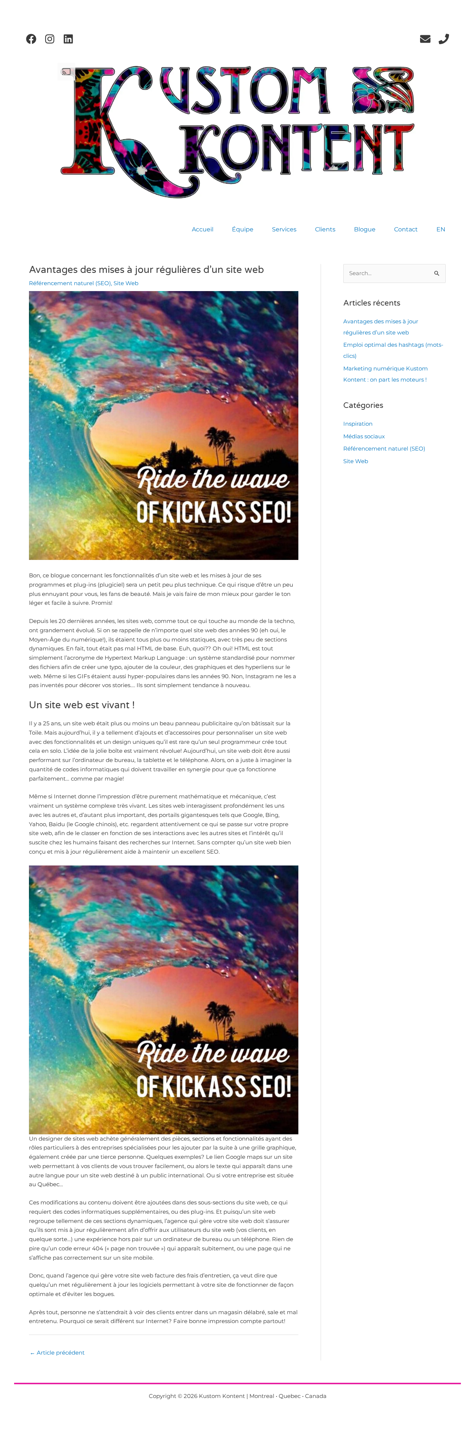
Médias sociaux (364, 436)
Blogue (365, 229)
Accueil (202, 229)
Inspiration (358, 423)
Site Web (126, 283)
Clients (325, 229)
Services (284, 229)
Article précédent (57, 1352)
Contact (406, 229)
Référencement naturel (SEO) (70, 283)
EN (440, 229)
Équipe (242, 229)
